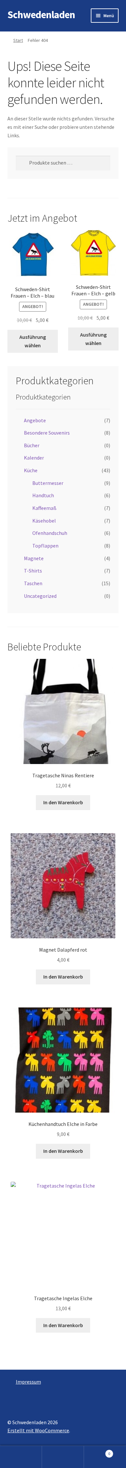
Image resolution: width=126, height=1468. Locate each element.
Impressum (28, 1381)
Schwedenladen (41, 14)
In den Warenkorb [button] (63, 802)
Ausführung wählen (32, 341)
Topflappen (45, 545)
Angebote (35, 420)
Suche (63, 1457)
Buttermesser (47, 483)
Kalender (34, 457)
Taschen (33, 583)
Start (18, 40)
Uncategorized (40, 596)
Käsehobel (44, 520)
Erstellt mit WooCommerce (38, 1430)
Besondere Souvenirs (47, 432)
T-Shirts (33, 570)
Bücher (31, 445)
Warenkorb (97, 1451)
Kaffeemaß (44, 508)
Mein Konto (21, 1457)
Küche (30, 470)
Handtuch (43, 495)
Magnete (34, 558)
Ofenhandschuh (49, 533)
